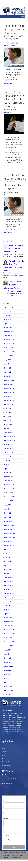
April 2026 (7, 323)
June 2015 (7, 694)
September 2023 (9, 448)
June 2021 (7, 557)
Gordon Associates (14, 9)
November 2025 (9, 344)
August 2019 (8, 646)
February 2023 (9, 477)
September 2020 (9, 593)
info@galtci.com (8, 783)
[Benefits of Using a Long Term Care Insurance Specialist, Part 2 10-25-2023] (14, 66)
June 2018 (7, 674)
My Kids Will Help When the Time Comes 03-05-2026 (13, 248)
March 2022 (8, 521)
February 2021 (9, 573)
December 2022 (9, 485)
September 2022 (9, 497)
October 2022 (8, 493)
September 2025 (9, 352)
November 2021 (9, 537)
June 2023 (7, 460)
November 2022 (9, 489)
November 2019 (9, 634)
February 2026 (9, 332)
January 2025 (8, 384)
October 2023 (8, 444)
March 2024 (8, 424)
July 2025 (7, 360)
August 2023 (8, 452)
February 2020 (9, 622)
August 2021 (8, 549)
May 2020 (7, 610)
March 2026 (8, 328)
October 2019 (8, 638)
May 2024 (7, 416)
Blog (5, 112)
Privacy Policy (6, 765)
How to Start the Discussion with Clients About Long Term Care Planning (14, 99)
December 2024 (9, 388)
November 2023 (9, 440)
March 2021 (8, 569)
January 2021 (8, 577)
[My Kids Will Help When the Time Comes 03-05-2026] (5, 247)
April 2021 (7, 565)
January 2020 (8, 626)
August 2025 (8, 356)
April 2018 (7, 682)
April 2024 (7, 420)
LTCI (9, 112)
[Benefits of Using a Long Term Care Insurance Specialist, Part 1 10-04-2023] (14, 216)
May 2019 (7, 658)
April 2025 (7, 372)
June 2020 (7, 605)
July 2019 (7, 650)
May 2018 (7, 678)
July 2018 (7, 670)
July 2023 (7, 456)
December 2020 (9, 581)
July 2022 (7, 505)
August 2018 (8, 666)
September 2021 (9, 545)
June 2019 (7, 654)
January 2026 (8, 336)
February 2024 (9, 428)
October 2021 (8, 541)
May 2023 (7, 464)
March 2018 (8, 686)
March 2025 (8, 376)
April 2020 (7, 614)
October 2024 (8, 396)
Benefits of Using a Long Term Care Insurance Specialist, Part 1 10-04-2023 (15, 182)
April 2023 (7, 469)
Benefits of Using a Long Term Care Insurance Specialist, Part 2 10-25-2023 (15, 32)
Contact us (5, 758)
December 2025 (9, 340)
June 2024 (7, 412)
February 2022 (9, 525)
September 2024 (9, 400)
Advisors (4, 751)
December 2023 (9, 436)
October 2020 (8, 589)
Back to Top (24, 86)
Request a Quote (6, 762)
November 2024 (9, 392)
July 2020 (7, 601)
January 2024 (8, 432)
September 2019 (9, 642)
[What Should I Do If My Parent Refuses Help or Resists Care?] (5, 262)
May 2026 (7, 319)
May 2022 (7, 513)
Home (4, 745)
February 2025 (9, 380)
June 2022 (7, 509)
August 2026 (8, 307)
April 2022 (7, 517)
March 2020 (8, 618)
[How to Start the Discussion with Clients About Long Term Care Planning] (14, 134)
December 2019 (9, 630)
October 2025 (8, 348)
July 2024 (7, 408)
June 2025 (7, 364)
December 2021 (9, 533)
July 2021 (7, 553)
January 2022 (8, 529)
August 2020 (8, 597)
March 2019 (8, 662)
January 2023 (8, 481)
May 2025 (7, 368)
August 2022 (8, 501)
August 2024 (8, 404)
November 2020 (9, 585)
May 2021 (7, 561)
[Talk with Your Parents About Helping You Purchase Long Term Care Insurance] (5, 283)
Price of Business (10, 45)
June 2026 (7, 315)
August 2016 (8, 690)
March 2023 (8, 473)
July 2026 (7, 311)
